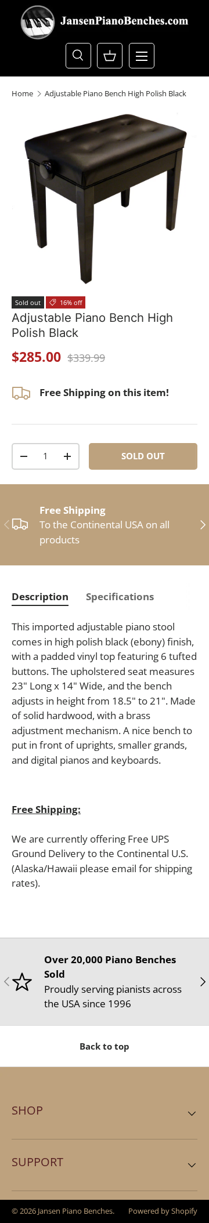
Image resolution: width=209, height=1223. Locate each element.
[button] (109, 55)
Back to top (104, 1046)
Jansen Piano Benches (75, 1211)
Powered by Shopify (162, 1211)
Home (22, 93)
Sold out (143, 456)
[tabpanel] (104, 755)
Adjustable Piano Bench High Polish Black (115, 93)
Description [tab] (40, 596)
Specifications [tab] (120, 596)
